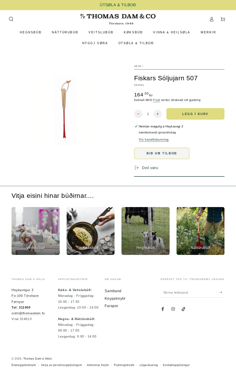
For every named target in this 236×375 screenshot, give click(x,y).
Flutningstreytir (124, 365)
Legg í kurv (195, 114)
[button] (11, 19)
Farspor (111, 306)
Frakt (156, 100)
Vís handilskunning (154, 139)
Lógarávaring (149, 365)
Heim (137, 66)
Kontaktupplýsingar (176, 365)
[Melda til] (221, 292)
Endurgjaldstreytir (24, 365)
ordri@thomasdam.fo (28, 313)
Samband (113, 291)
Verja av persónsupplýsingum (61, 365)
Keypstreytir (115, 298)
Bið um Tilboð (162, 153)
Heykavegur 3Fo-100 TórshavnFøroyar (25, 295)
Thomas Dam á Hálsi (37, 358)
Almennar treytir (98, 365)
